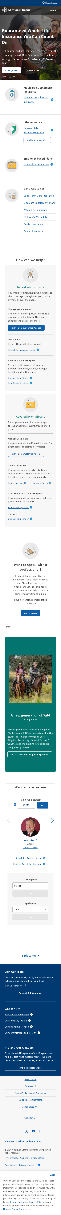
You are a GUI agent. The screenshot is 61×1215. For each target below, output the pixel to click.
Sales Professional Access (29, 1093)
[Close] (55, 1173)
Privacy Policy (11, 1157)
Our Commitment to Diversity (20, 1032)
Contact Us (30, 1117)
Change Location (51, 3)
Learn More (33, 70)
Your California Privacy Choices (20, 1165)
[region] (30, 1193)
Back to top (29, 955)
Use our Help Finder (18, 378)
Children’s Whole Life (36, 217)
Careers (29, 1086)
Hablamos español (37, 140)
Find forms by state (18, 382)
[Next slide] (52, 820)
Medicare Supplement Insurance (36, 100)
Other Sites (28, 1106)
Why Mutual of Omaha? (17, 1014)
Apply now (30, 903)
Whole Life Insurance (35, 210)
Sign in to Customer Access (26, 327)
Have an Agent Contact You (27, 863)
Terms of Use (35, 1201)
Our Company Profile (16, 1020)
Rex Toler (29, 840)
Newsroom (31, 1079)
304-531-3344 (30, 847)
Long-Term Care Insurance (39, 195)
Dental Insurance (33, 224)
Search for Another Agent (29, 858)
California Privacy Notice (32, 1157)
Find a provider (16, 482)
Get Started (30, 613)
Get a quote (30, 879)
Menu (53, 10)
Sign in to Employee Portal (26, 453)
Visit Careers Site (14, 985)
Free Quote (11, 70)
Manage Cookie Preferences (17, 1209)
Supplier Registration (31, 1099)
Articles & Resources (30, 1067)
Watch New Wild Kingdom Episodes (30, 754)
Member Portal (40, 482)
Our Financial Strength (17, 1026)
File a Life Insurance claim (21, 349)
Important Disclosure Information (22, 1141)
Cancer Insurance (33, 231)
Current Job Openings (30, 993)
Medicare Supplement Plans (39, 203)
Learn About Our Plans (36, 164)
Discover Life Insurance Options (34, 130)
